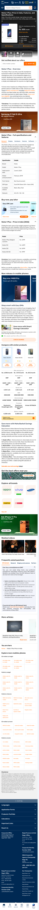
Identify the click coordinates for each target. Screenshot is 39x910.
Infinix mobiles (6, 754)
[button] (18, 131)
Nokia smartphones (13, 90)
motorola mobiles (17, 754)
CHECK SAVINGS (19, 339)
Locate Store (28, 475)
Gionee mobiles (6, 766)
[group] (19, 122)
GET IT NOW (24, 216)
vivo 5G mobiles (6, 734)
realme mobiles (6, 750)
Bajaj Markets (25, 884)
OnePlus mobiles (17, 746)
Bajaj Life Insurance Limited (28, 882)
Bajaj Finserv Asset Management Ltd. (26, 894)
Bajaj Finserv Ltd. (26, 873)
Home (4, 906)
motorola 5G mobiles (7, 729)
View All (4, 512)
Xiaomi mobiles (28, 750)
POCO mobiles (17, 766)
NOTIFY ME (31, 63)
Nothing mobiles (28, 762)
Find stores (10, 46)
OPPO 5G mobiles (6, 725)
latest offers (24, 267)
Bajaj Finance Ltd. (26, 875)
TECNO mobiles (6, 746)
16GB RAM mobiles (18, 703)
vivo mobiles (5, 741)
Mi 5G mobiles (30, 729)
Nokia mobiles (17, 750)
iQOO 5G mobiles (30, 734)
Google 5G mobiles (19, 734)
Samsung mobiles (29, 746)
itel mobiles (16, 758)
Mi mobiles (27, 758)
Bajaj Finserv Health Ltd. (27, 891)
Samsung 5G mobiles (19, 729)
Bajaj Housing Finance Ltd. (28, 886)
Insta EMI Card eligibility (17, 607)
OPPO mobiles (17, 762)
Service (10, 906)
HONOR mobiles (6, 758)
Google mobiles (28, 754)
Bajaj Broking (25, 889)
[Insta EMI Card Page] (26, 3)
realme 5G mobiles (19, 725)
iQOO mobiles (28, 741)
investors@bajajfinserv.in (8, 884)
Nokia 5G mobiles (30, 90)
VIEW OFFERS (7, 365)
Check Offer (6, 128)
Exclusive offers (29, 46)
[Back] (3, 8)
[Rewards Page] (31, 3)
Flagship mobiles (28, 709)
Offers (21, 906)
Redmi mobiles (6, 762)
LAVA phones (17, 741)
